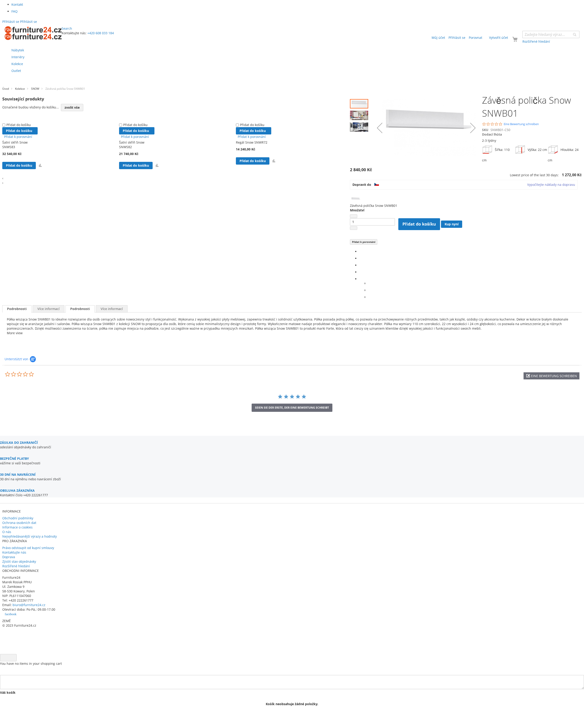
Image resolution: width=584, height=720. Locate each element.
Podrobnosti (17, 309)
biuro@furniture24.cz (29, 605)
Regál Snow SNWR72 (251, 142)
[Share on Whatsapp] (369, 283)
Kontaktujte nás (14, 552)
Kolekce (20, 89)
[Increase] (353, 228)
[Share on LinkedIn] (360, 265)
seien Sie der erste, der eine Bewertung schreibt (292, 408)
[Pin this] (360, 272)
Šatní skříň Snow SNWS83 (15, 144)
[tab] (16, 309)
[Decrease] (353, 216)
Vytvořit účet (498, 37)
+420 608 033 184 (100, 33)
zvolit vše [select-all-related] (72, 107)
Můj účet (438, 37)
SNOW (35, 89)
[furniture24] (33, 33)
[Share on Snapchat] (369, 290)
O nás (6, 532)
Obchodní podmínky (17, 518)
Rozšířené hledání (16, 566)
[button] (360, 114)
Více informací (48, 309)
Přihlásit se (456, 37)
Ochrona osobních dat (19, 522)
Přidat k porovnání (363, 242)
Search (67, 28)
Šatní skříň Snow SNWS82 (131, 144)
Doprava (8, 557)
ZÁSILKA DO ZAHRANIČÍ (19, 442)
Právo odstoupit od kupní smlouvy (28, 548)
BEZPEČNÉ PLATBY (14, 458)
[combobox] (550, 34)
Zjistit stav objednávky (19, 561)
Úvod (5, 89)
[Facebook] (360, 251)
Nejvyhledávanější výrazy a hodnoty (29, 536)
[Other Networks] (360, 279)
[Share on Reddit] (369, 297)
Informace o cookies (17, 527)
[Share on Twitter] (360, 258)
